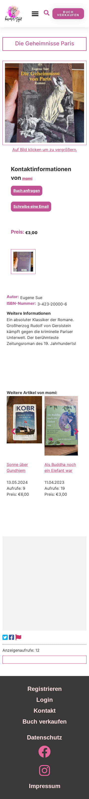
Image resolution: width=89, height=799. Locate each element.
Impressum (44, 786)
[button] (35, 13)
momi (27, 178)
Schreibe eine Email (31, 206)
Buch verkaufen (44, 721)
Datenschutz (44, 737)
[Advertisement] (44, 583)
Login (44, 699)
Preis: (17, 231)
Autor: (13, 297)
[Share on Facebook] (11, 637)
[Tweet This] (5, 637)
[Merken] (18, 637)
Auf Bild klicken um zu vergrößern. (44, 149)
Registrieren (44, 688)
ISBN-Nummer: (21, 303)
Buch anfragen (26, 190)
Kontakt (45, 710)
